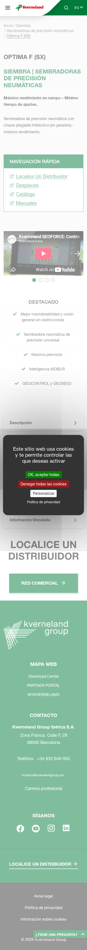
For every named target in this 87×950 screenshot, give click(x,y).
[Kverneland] (29, 8)
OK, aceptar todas (43, 474)
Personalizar (43, 493)
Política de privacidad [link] (43, 502)
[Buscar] (63, 26)
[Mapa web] (7, 7)
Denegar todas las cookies (43, 484)
